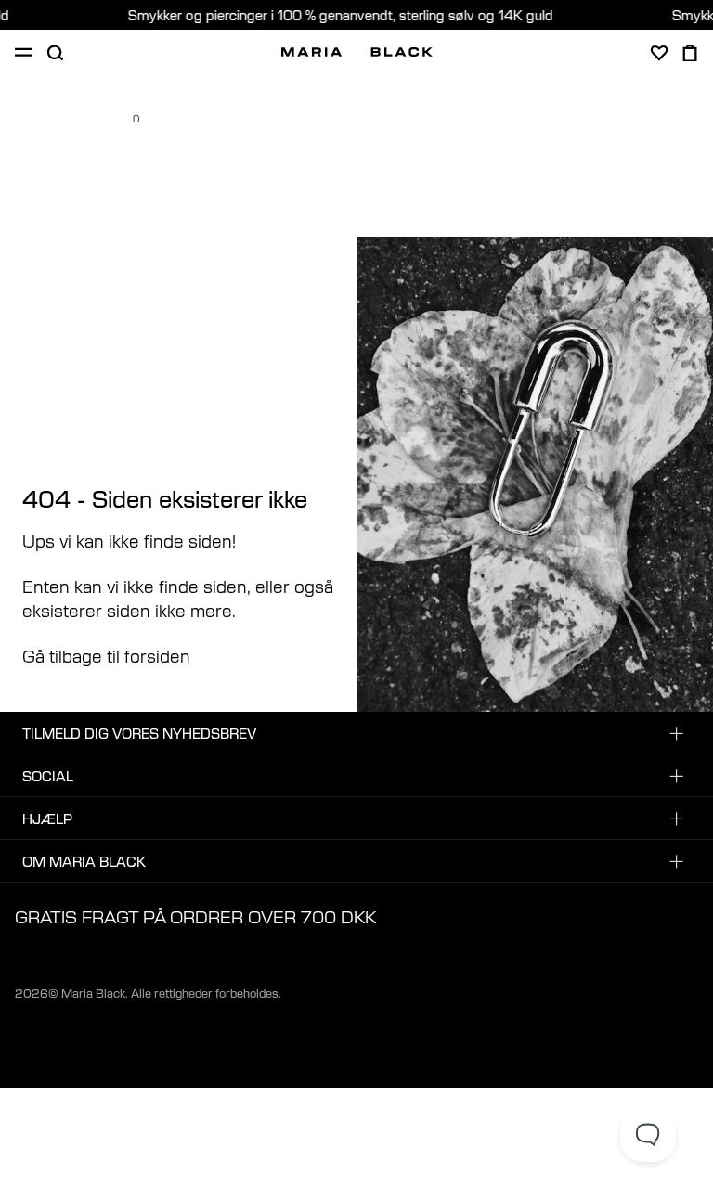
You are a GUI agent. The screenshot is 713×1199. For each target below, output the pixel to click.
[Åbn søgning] (54, 53)
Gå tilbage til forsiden (106, 655)
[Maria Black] (357, 52)
